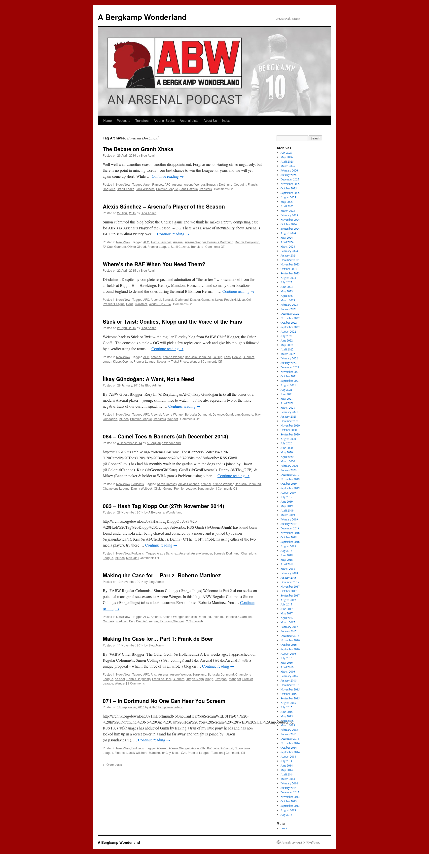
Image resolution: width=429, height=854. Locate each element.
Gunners (120, 246)
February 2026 (289, 170)
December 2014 (290, 738)
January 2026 (288, 175)
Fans (227, 357)
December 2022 (290, 313)
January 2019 (288, 524)
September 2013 (290, 806)
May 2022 (287, 345)
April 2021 (287, 403)
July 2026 (286, 152)
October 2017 (289, 591)
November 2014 (290, 743)
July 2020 (286, 443)
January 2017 (288, 631)
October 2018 (289, 537)
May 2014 (287, 770)
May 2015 (287, 716)
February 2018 (289, 573)
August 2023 (288, 278)
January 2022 (288, 363)
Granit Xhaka (125, 189)
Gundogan (232, 414)
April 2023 (287, 296)
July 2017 (286, 604)
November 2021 (290, 372)
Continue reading (168, 176)
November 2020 (290, 425)
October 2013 (289, 801)
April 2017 (287, 618)
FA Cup (108, 246)
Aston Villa (198, 748)
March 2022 (288, 354)
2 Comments (194, 621)
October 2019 (289, 483)
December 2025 (290, 179)
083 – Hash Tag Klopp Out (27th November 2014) (163, 506)
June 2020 (287, 448)
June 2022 (287, 340)
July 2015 (286, 707)
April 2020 (287, 457)
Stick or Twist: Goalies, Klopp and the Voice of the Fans (172, 321)
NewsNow (123, 184)
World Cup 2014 (160, 304)
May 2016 (287, 662)
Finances (230, 616)
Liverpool (221, 679)
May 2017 (287, 613)
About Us (210, 120)
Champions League (116, 488)
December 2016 (290, 636)
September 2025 (290, 193)
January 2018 (288, 577)
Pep (132, 621)
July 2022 (286, 336)
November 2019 (290, 479)
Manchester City (160, 752)
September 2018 (290, 542)
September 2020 (290, 434)
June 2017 (287, 609)
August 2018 (288, 546)
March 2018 (288, 568)
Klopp (209, 679)
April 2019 (287, 510)
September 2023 (290, 273)
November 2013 (290, 797)
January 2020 (288, 470)
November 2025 (290, 184)
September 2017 (290, 595)
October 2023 (289, 269)
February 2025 (289, 215)
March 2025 (288, 211)
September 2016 (290, 649)
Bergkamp (199, 674)
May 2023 (287, 291)
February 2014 (289, 783)
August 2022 (288, 331)
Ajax (154, 674)
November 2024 (290, 219)
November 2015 (290, 689)
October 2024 (289, 224)
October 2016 (289, 644)
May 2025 (287, 202)
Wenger (195, 361)
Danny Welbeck (141, 488)
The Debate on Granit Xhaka (138, 149)
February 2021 (289, 412)
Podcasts (123, 120)
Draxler (195, 299)
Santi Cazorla (188, 189)
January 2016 (288, 680)
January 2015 (288, 734)
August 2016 (288, 653)
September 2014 (290, 752)
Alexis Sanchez (161, 242)
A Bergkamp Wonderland (142, 16)
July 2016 (286, 658)
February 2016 (289, 676)
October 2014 (289, 747)
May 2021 (287, 398)
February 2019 (289, 519)
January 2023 (288, 309)
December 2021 (290, 367)
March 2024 (288, 246)
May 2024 (287, 237)
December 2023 (290, 260)
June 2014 (287, 765)
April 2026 (287, 161)
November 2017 (290, 586)
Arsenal (177, 184)
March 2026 (288, 166)
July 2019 (286, 497)
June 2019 (287, 501)
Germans (207, 299)
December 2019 (290, 474)
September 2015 (290, 698)
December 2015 (290, 685)
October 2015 (289, 694)
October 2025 (289, 188)
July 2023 (286, 282)
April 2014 (287, 774)
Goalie (236, 357)
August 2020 (288, 439)
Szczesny (163, 361)
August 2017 (288, 600)
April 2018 (287, 564)
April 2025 (287, 206)
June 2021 (287, 394)
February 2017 (289, 627)
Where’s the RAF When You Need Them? (154, 264)
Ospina (127, 361)
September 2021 (290, 381)
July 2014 (286, 761)
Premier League (167, 189)
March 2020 (288, 461)
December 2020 (290, 421)
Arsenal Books (164, 120)
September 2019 (290, 488)
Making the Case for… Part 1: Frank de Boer (158, 638)
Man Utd (132, 557)
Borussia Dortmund (219, 184)
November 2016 (290, 640)
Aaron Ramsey (153, 184)
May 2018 (287, 559)
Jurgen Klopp (112, 361)
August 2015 (288, 703)
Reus (129, 304)
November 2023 (290, 264)
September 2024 (290, 228)
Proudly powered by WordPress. (301, 842)
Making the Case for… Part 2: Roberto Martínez (162, 575)
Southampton (206, 488)
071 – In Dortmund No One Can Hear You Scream (164, 700)
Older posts (112, 764)
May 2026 (287, 157)
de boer (120, 679)
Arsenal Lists (189, 120)
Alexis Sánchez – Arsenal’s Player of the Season (164, 206)
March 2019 (288, 515)
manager (235, 679)
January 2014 (288, 788)
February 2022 (289, 358)
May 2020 (287, 452)
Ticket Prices (179, 361)
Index (226, 120)
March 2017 (288, 622)
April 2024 (287, 242)
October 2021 (289, 376)
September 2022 (290, 327)
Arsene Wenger (194, 184)
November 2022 (290, 318)
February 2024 (289, 251)
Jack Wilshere (145, 189)
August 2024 (288, 233)
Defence (218, 414)
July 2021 (286, 389)
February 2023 (289, 304)
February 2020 (289, 466)
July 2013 (286, 814)
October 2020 (289, 430)
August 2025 (288, 197)
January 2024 (288, 255)
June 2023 (287, 287)
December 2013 (290, 792)
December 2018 (290, 528)
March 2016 (288, 671)
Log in (284, 828)
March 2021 (288, 407)
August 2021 (288, 385)
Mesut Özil (244, 299)
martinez (122, 621)
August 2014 (288, 756)
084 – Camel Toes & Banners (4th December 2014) (165, 436)
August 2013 (288, 810)
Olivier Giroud (136, 246)
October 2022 (289, 322)
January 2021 (288, 416)
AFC (168, 184)
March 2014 (288, 779)
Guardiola (245, 616)
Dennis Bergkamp (247, 242)
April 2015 (287, 721)
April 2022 (287, 349)
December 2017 (290, 582)
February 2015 (289, 729)
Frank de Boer (161, 679)
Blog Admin (148, 155)
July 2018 (286, 551)
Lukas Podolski (225, 299)
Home (107, 120)
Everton (218, 616)
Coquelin (240, 184)
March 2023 (288, 300)
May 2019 (287, 506)
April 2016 (287, 667)
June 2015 (287, 712)
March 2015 (288, 725)
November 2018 (290, 533)
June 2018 (287, 555)
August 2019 (288, 492)
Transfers (142, 120)
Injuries (124, 419)
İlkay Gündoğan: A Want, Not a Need (148, 379)
